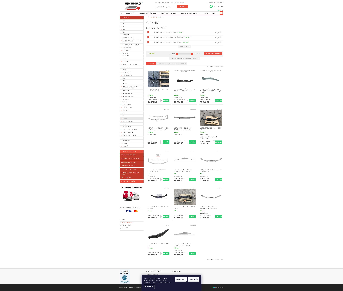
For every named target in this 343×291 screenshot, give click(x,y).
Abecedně (183, 64)
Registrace (220, 2)
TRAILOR (125, 138)
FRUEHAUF (126, 56)
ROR (124, 113)
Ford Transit (127, 50)
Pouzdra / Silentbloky (128, 165)
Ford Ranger (127, 47)
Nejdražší (160, 64)
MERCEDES (126, 91)
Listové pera (130, 13)
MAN (124, 81)
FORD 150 (126, 53)
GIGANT (125, 58)
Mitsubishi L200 (128, 93)
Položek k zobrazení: (213, 54)
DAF (124, 32)
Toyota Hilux (127, 127)
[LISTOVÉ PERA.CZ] (133, 5)
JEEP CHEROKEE (127, 75)
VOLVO (125, 143)
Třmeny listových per (168, 13)
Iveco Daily (126, 67)
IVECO (124, 70)
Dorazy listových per (128, 162)
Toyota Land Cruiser (130, 129)
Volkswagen (127, 141)
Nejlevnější (151, 64)
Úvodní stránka (122, 13)
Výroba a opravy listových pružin (130, 173)
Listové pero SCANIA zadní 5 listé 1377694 (171, 42)
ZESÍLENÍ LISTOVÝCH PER (148, 13)
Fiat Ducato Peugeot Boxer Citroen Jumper (132, 41)
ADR (124, 21)
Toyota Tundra (128, 132)
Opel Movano (127, 107)
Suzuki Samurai (128, 121)
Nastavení (149, 287)
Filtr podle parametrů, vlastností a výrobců (184, 58)
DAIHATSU (126, 35)
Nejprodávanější (172, 64)
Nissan (125, 102)
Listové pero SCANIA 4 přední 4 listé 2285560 (172, 37)
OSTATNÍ (125, 146)
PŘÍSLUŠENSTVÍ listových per (190, 13)
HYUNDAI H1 (126, 61)
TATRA (124, 124)
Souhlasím (193, 279)
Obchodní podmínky (152, 274)
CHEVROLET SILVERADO (130, 64)
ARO (124, 24)
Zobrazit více (183, 46)
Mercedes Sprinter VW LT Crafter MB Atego (131, 87)
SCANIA (125, 118)
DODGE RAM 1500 (128, 37)
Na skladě (152, 53)
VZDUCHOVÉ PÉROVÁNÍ (128, 181)
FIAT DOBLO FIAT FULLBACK (131, 45)
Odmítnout (180, 279)
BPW (124, 29)
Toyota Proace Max (129, 135)
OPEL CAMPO (127, 104)
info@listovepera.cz (127, 222)
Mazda (125, 83)
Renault (125, 110)
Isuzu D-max (127, 72)
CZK (219, 10)
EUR (222, 10)
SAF (124, 116)
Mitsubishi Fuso (128, 96)
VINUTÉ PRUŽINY (210, 13)
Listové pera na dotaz (128, 169)
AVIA (124, 26)
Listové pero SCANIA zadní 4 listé (168, 32)
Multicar (126, 99)
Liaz (124, 78)
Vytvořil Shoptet (219, 287)
